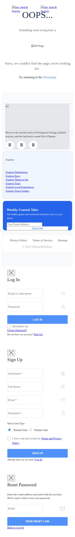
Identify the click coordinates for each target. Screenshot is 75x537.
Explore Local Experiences (20, 187)
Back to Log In (15, 527)
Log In (38, 459)
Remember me (20, 326)
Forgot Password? (17, 330)
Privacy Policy (18, 240)
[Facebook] (9, 145)
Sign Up (38, 334)
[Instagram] (33, 145)
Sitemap (63, 240)
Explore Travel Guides (17, 190)
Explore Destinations (17, 172)
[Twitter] (21, 145)
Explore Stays (13, 176)
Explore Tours (13, 183)
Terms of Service (42, 240)
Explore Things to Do (17, 179)
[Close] (11, 273)
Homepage (49, 77)
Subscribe (37, 228)
